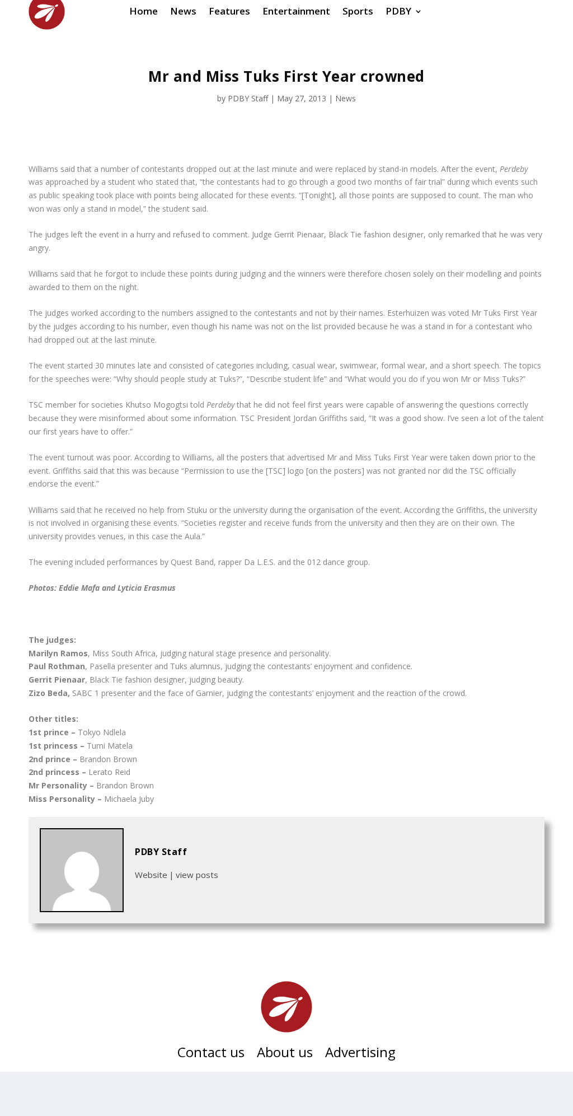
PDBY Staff (248, 98)
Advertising (360, 1054)
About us (285, 1054)
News (345, 98)
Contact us (211, 1054)
